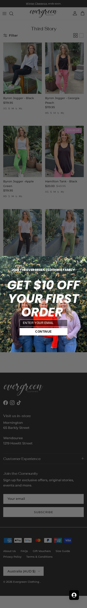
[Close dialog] (81, 261)
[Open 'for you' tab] (74, 595)
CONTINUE (43, 331)
